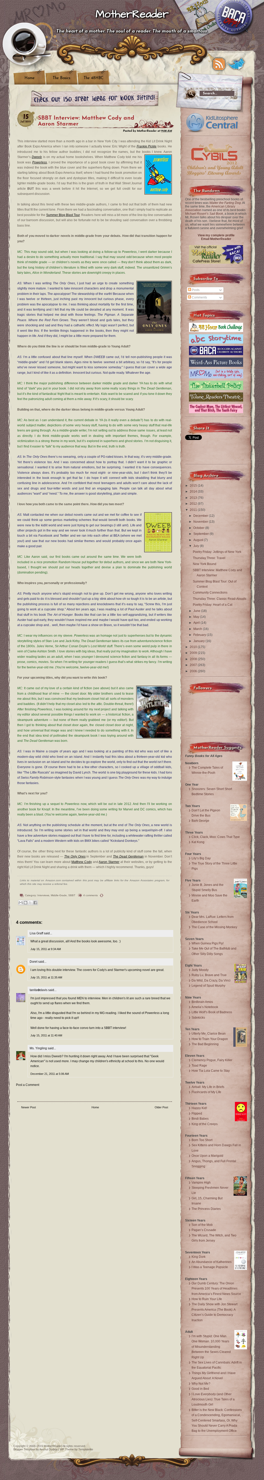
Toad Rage (199, 1065)
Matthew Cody (81, 862)
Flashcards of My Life (206, 1092)
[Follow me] (236, 64)
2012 (194, 503)
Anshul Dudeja (48, 1449)
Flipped (197, 1113)
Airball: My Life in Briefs (208, 1087)
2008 (194, 659)
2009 (194, 653)
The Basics (61, 78)
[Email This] (20, 902)
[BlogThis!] (25, 902)
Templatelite (85, 1449)
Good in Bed (200, 1389)
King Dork (198, 1257)
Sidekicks (198, 1017)
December (201, 516)
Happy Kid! (199, 1108)
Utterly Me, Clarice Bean (209, 1033)
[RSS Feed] (219, 64)
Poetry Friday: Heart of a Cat (212, 604)
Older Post (161, 1107)
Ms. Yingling (38, 1048)
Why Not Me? (201, 1383)
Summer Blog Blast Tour (63, 215)
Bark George (200, 820)
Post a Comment (27, 1085)
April (197, 623)
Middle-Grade (59, 895)
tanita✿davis (38, 990)
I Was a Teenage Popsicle (210, 1267)
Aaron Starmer (109, 862)
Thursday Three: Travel (209, 558)
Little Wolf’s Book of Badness (212, 1012)
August (198, 540)
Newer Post (28, 1107)
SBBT (71, 895)
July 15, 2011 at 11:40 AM (46, 1035)
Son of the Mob (202, 1225)
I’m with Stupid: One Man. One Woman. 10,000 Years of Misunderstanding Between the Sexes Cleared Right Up (211, 1346)
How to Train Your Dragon (210, 1039)
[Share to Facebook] (35, 902)
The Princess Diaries (206, 1209)
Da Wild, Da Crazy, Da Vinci (211, 980)
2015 (194, 485)
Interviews (43, 895)
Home (29, 78)
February (200, 635)
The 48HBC (93, 78)
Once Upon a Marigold (207, 1156)
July (196, 546)
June (197, 611)
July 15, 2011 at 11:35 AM (46, 977)
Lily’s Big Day (201, 858)
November (201, 521)
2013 (194, 498)
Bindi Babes (200, 1118)
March (198, 629)
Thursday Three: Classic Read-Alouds (219, 599)
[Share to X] (30, 902)
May (196, 617)
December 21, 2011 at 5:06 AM (49, 1073)
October (199, 528)
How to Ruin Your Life (207, 1299)
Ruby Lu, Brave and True (209, 975)
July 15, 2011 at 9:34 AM (45, 949)
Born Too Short (202, 1140)
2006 (194, 671)
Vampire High (201, 1182)
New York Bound (204, 564)
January (199, 641)
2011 (194, 510)
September (201, 534)
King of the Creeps (205, 1124)
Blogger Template (24, 1449)
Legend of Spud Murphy (208, 985)
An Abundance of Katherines (212, 1262)
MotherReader (132, 14)
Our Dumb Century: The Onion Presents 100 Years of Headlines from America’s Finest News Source (216, 1289)
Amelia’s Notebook (205, 1007)
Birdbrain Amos (202, 1002)
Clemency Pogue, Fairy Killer (212, 1060)
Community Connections (210, 592)
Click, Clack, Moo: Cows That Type (216, 837)
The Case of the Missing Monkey (214, 927)
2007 (194, 665)
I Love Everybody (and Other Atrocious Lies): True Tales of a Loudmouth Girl (213, 1399)
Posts (195, 290)
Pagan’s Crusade (204, 1230)
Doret (33, 961)
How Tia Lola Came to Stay (211, 1070)
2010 (194, 647)
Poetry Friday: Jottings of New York (217, 552)
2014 (194, 491)
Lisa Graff (36, 933)
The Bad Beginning (205, 1044)
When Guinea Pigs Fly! (208, 943)
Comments (199, 297)
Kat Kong (198, 842)
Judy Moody (200, 970)
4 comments (90, 895)
